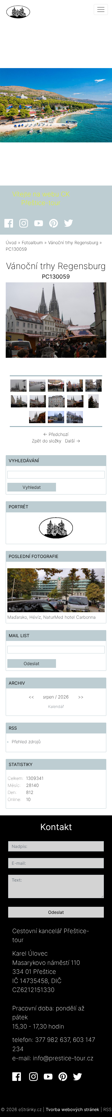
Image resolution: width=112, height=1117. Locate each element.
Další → (72, 440)
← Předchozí (56, 434)
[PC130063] (37, 416)
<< (31, 697)
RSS (107, 1109)
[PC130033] (18, 385)
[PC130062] (93, 401)
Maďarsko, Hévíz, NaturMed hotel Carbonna (51, 617)
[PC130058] (19, 401)
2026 (63, 697)
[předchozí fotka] (14, 321)
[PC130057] (93, 385)
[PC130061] (75, 401)
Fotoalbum (32, 242)
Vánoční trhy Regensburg (73, 242)
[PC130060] (56, 401)
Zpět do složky (46, 440)
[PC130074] (56, 416)
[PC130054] (56, 385)
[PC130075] (74, 416)
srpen (48, 697)
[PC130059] (37, 401)
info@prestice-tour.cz (63, 1058)
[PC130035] (37, 385)
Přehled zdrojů (26, 741)
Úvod (11, 242)
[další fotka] (97, 321)
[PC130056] (74, 385)
